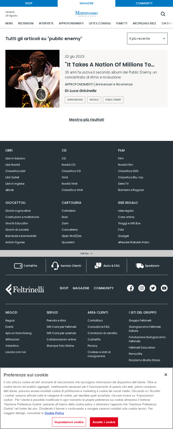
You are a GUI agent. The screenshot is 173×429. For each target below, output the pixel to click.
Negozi (10, 320)
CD (64, 158)
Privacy (93, 346)
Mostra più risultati (86, 119)
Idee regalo (126, 211)
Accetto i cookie (104, 422)
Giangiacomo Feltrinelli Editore (145, 329)
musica (94, 99)
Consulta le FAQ (98, 327)
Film (121, 158)
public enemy (113, 99)
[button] (147, 38)
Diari (65, 217)
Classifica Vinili (72, 190)
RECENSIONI (26, 23)
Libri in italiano (15, 158)
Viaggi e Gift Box (129, 223)
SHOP (28, 3)
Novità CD (68, 165)
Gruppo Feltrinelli (140, 320)
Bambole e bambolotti (20, 236)
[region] (86, 398)
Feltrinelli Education (142, 347)
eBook (9, 190)
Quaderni (68, 242)
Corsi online (126, 217)
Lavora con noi (15, 352)
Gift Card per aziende (61, 333)
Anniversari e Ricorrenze (114, 84)
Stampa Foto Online (60, 346)
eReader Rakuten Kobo (133, 242)
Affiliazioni (12, 339)
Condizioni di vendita (102, 333)
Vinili (65, 177)
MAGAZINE (86, 3)
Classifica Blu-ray (130, 177)
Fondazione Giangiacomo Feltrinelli (147, 339)
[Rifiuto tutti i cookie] (166, 375)
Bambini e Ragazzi (131, 190)
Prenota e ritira (56, 320)
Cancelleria (70, 230)
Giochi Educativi (16, 223)
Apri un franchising (18, 333)
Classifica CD (71, 171)
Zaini (65, 223)
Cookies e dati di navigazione (99, 354)
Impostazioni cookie (69, 422)
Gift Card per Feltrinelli (61, 327)
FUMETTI (121, 23)
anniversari (75, 99)
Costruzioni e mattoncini (22, 217)
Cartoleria (68, 211)
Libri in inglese (14, 184)
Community (104, 288)
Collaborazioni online (61, 339)
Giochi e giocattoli (18, 211)
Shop (64, 288)
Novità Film (125, 165)
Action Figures (15, 242)
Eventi (9, 327)
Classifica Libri (15, 171)
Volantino (12, 346)
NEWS (9, 23)
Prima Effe (135, 354)
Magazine (81, 288)
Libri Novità (12, 165)
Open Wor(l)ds (72, 236)
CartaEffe (94, 339)
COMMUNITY (144, 3)
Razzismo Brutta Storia (144, 360)
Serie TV (123, 184)
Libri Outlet (12, 177)
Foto (121, 230)
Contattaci (95, 320)
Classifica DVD (128, 171)
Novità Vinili (69, 184)
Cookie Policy (54, 413)
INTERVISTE (46, 23)
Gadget (123, 236)
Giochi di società (17, 230)
